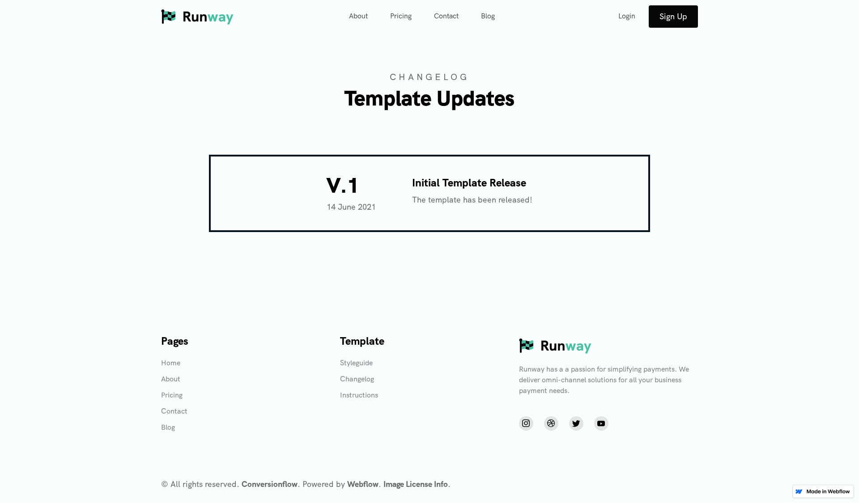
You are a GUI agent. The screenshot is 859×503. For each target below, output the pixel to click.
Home (170, 363)
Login (626, 16)
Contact (446, 16)
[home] (197, 16)
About (358, 16)
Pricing (401, 16)
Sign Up (673, 16)
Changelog (357, 379)
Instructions (359, 395)
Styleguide (356, 363)
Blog (488, 16)
